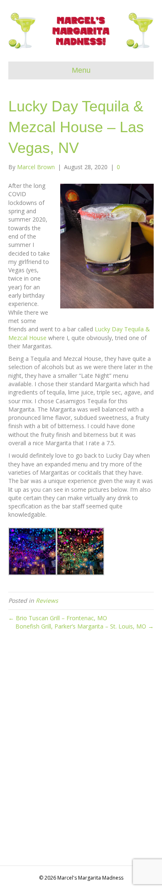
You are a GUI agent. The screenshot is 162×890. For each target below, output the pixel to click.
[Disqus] (81, 751)
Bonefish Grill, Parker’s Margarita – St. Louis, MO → (84, 626)
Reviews (47, 600)
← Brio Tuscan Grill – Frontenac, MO (57, 618)
